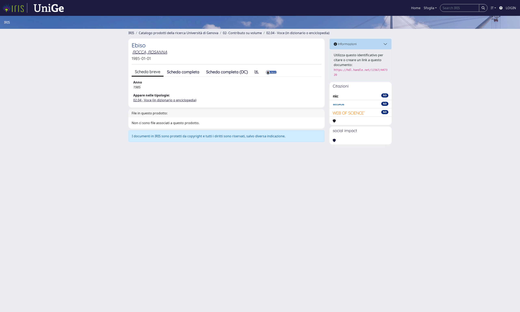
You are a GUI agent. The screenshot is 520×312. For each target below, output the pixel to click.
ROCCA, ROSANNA (149, 51)
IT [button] (492, 8)
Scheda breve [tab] (147, 71)
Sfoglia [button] (429, 8)
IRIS (131, 33)
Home (415, 8)
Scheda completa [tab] (183, 71)
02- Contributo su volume (242, 33)
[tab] (256, 72)
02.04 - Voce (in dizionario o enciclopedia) (297, 33)
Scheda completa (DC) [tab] (227, 71)
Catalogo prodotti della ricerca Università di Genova (178, 33)
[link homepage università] (48, 8)
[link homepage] (14, 8)
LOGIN (511, 8)
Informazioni (346, 44)
